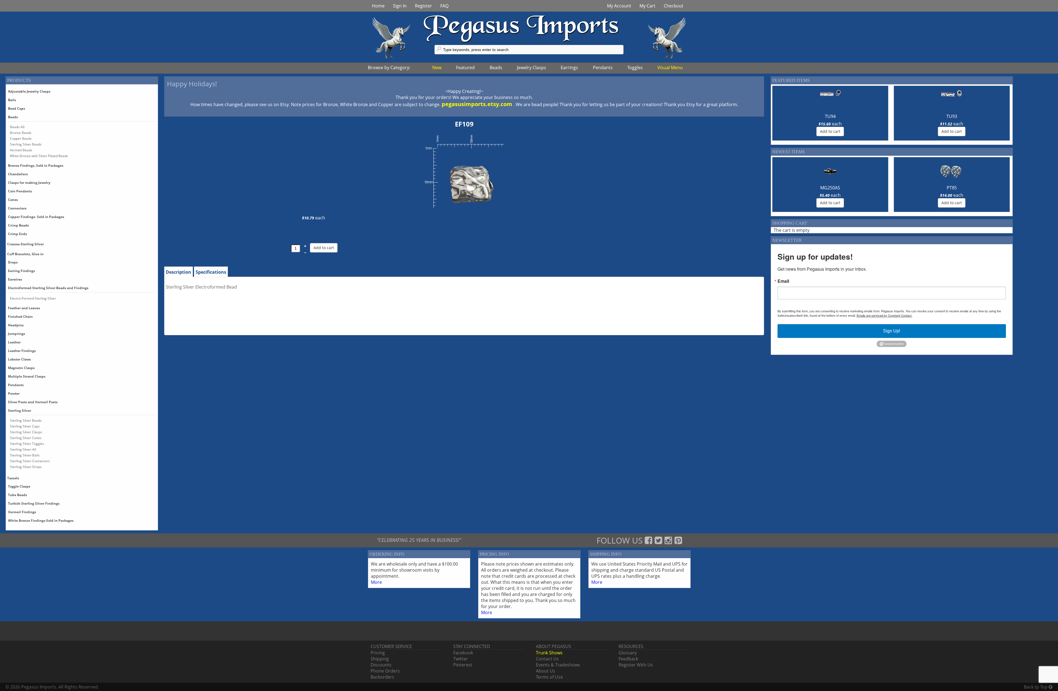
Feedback (628, 659)
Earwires (15, 279)
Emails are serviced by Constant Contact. (884, 315)
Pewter (14, 393)
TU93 (951, 116)
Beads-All (17, 127)
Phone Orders (385, 671)
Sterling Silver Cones (26, 437)
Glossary (628, 653)
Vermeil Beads (21, 150)
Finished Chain (20, 316)
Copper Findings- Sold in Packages (36, 216)
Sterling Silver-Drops (26, 466)
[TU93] (951, 100)
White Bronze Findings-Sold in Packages (41, 520)
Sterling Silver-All (23, 449)
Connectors (17, 208)
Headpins (16, 325)
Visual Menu (670, 67)
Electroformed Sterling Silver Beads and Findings (48, 288)
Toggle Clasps (19, 486)
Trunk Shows (549, 653)
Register (423, 6)
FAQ (444, 6)
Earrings (569, 67)
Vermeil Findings (22, 512)
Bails (12, 100)
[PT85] (951, 171)
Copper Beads (21, 138)
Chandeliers (18, 174)
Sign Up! (891, 331)
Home (378, 6)
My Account (619, 6)
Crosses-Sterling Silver (25, 244)
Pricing (378, 653)
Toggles (635, 67)
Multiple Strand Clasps (26, 376)
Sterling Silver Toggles (27, 443)
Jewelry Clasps (531, 67)
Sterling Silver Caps (25, 426)
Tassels (13, 478)
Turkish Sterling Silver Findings (34, 503)
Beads (496, 67)
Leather (14, 342)
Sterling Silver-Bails (25, 455)
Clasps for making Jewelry (29, 182)
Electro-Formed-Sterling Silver (33, 298)
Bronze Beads (20, 132)
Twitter (460, 659)
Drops (13, 262)
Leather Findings (22, 350)
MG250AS (830, 188)
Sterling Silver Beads (26, 144)
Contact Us (547, 659)
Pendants (603, 67)
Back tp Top (1036, 687)
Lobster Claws (19, 359)
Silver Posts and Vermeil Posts (33, 402)
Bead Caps (16, 108)
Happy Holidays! (192, 83)
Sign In (400, 6)
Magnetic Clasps (21, 367)
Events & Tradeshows (558, 665)
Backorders (382, 677)
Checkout (673, 6)
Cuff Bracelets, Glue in (25, 254)
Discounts (381, 665)
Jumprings (16, 333)
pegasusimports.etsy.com (478, 104)
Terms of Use (549, 677)
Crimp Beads (18, 225)
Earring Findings (21, 270)
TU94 (830, 116)
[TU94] (830, 100)
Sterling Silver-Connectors (30, 461)
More (376, 582)
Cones (13, 199)
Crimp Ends (17, 234)
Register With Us (636, 665)
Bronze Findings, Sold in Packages (35, 165)
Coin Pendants (20, 191)
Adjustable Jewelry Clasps (29, 91)
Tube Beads (17, 495)
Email (783, 281)
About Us (545, 671)
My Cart (647, 6)
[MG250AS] (830, 171)
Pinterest (462, 665)
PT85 (952, 188)
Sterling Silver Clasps (26, 432)
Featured (465, 67)
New (436, 67)
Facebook (463, 653)
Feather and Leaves (24, 308)
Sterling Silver (19, 410)
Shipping (380, 659)
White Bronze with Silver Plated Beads (39, 156)
